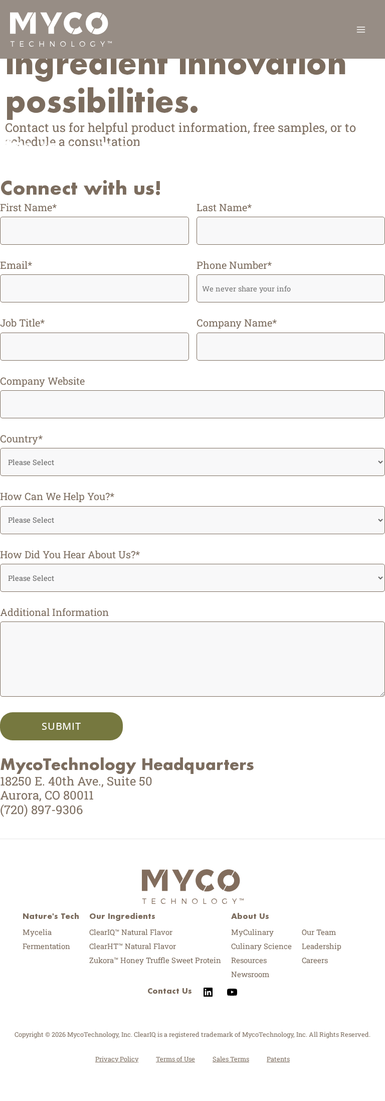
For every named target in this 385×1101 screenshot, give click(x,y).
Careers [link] (315, 960)
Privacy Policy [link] (116, 1059)
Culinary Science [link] (261, 946)
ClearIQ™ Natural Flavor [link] (130, 932)
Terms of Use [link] (175, 1059)
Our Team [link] (319, 932)
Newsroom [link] (250, 974)
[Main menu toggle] (361, 30)
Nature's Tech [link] (51, 916)
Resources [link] (249, 960)
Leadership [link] (321, 946)
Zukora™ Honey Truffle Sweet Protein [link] (155, 960)
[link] (61, 28)
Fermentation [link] (46, 946)
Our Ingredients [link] (122, 916)
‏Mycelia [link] (37, 932)
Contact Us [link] (169, 991)
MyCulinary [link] (252, 932)
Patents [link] (278, 1059)
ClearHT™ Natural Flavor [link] (132, 946)
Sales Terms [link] (231, 1059)
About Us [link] (250, 916)
